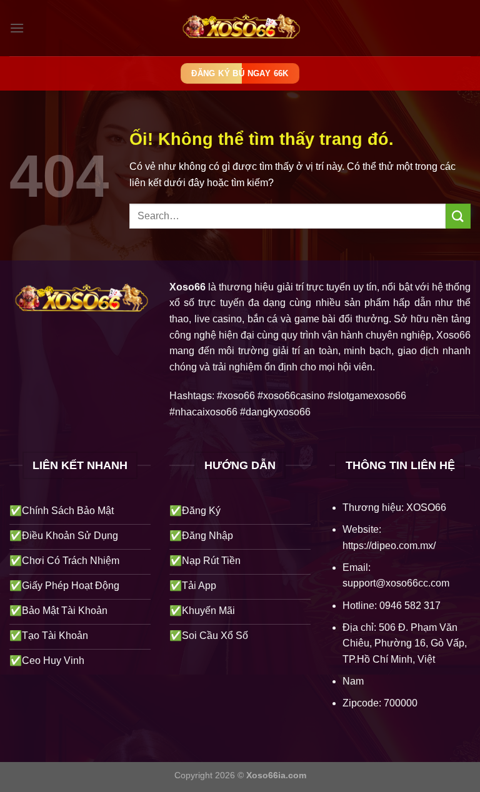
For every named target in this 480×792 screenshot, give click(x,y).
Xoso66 (187, 287)
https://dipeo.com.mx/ (389, 545)
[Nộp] (458, 216)
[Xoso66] (240, 28)
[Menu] (16, 27)
